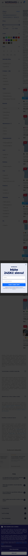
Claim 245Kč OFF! (14, 284)
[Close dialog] (26, 265)
